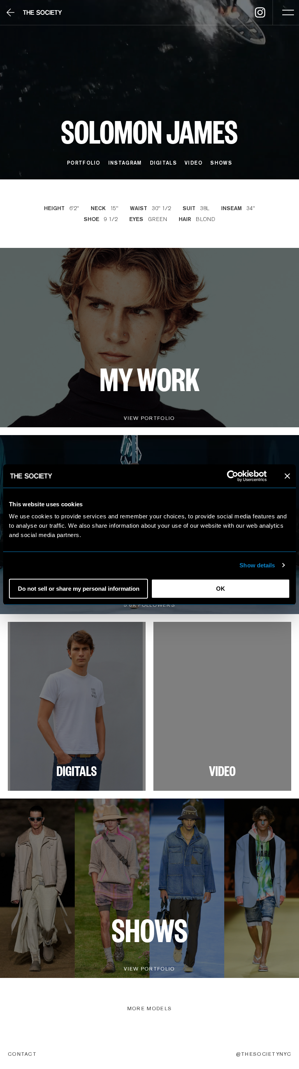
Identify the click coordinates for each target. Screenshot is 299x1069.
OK (220, 588)
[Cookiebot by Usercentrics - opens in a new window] (233, 476)
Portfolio (83, 163)
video (194, 163)
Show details (257, 565)
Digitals (163, 163)
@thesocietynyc (263, 1054)
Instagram (125, 163)
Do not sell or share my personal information (78, 588)
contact (22, 1054)
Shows (221, 163)
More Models (149, 1008)
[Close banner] (287, 476)
